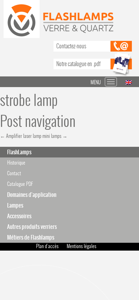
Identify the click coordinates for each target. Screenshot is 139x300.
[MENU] (111, 81)
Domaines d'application (31, 195)
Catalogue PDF (20, 184)
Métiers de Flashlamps (30, 237)
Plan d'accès (47, 246)
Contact (14, 173)
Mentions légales (81, 246)
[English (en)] (128, 82)
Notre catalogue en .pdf (78, 64)
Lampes (15, 205)
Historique (16, 162)
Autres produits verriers (32, 227)
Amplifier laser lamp (20, 136)
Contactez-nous (71, 46)
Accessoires (19, 216)
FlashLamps (19, 152)
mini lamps (54, 136)
